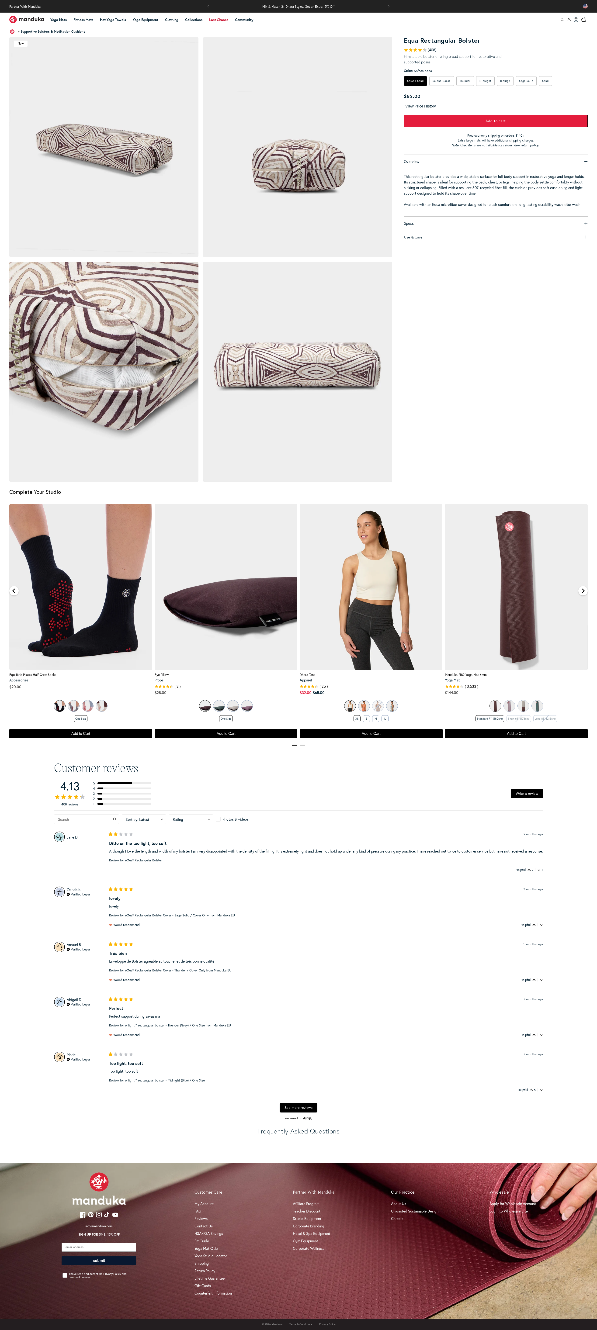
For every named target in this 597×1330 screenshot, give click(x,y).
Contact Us (203, 1225)
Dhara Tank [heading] (307, 675)
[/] (26, 19)
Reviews (201, 1218)
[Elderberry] (247, 706)
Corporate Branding (308, 1225)
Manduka (276, 1324)
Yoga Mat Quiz (206, 1248)
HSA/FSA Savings (208, 1233)
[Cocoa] (205, 706)
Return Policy (204, 1270)
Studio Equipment (307, 1218)
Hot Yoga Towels (113, 19)
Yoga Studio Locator (210, 1255)
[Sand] (233, 706)
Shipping (201, 1263)
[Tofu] (350, 706)
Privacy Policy (327, 1324)
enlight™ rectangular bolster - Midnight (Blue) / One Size (165, 1080)
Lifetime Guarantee (209, 1278)
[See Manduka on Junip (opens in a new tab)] (307, 1118)
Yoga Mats (58, 19)
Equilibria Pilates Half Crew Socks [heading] (32, 675)
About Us (398, 1203)
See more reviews (298, 1107)
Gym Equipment (305, 1240)
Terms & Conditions (300, 1324)
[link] (420, 50)
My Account (204, 1203)
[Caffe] (495, 706)
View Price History (420, 106)
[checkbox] (238, 819)
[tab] (294, 745)
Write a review (527, 793)
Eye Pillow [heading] (162, 675)
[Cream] (102, 706)
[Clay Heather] (364, 706)
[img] (78, 894)
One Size (80, 718)
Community (244, 19)
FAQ (197, 1211)
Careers (397, 1218)
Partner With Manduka (25, 6)
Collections (193, 19)
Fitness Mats (83, 19)
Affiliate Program (306, 1203)
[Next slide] (583, 590)
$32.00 (306, 692)
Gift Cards (202, 1285)
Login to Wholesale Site (508, 1211)
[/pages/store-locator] (576, 19)
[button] (208, 6)
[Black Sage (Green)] (537, 706)
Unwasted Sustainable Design (414, 1211)
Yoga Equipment (145, 19)
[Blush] (88, 706)
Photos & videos (235, 819)
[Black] (60, 706)
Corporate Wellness (308, 1248)
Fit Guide (201, 1240)
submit (99, 1261)
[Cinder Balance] (523, 706)
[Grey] (74, 706)
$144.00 (451, 692)
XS (357, 718)
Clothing (171, 19)
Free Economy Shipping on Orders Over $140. (298, 6)
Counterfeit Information (213, 1293)
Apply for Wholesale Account (512, 1203)
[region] (298, 623)
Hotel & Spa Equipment (311, 1233)
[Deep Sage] (219, 706)
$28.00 (161, 692)
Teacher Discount (306, 1211)
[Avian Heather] (392, 706)
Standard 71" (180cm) (490, 718)
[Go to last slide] (14, 590)
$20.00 (15, 686)
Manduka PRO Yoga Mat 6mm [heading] (466, 675)
